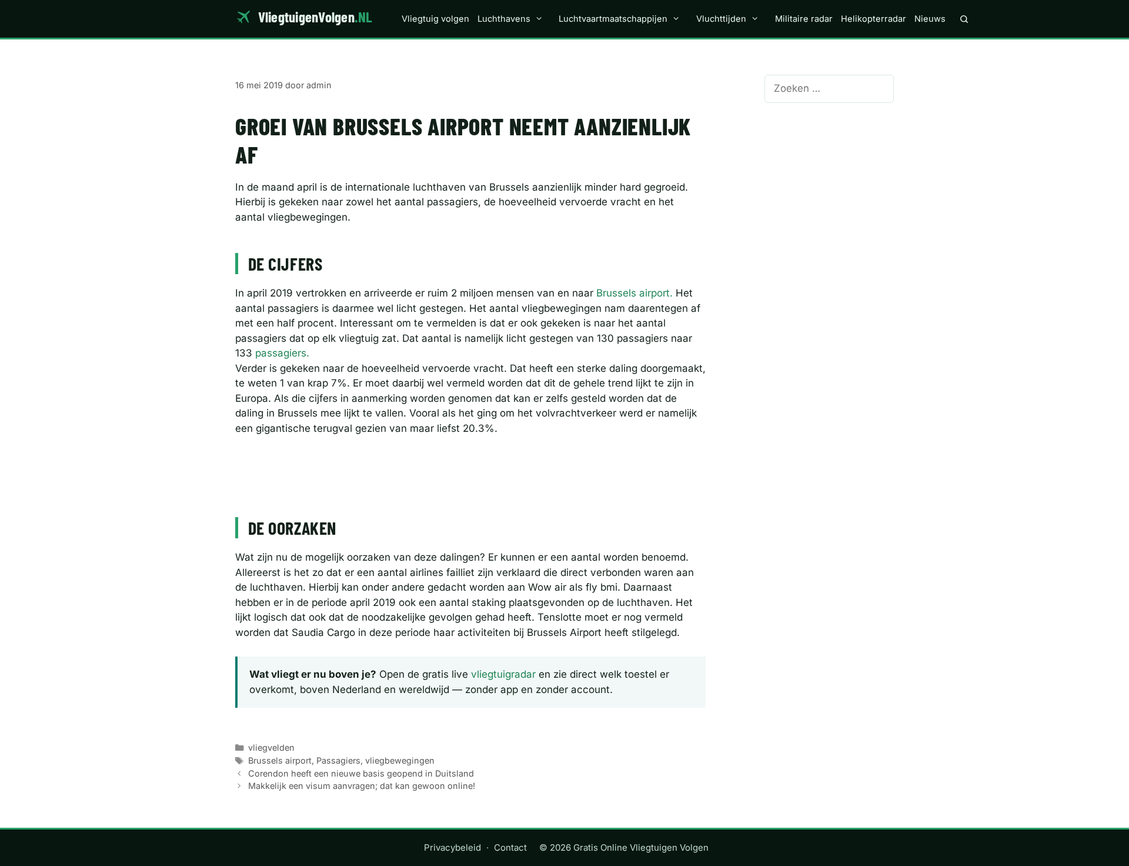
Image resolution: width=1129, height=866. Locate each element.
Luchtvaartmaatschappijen (613, 19)
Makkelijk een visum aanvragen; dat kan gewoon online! (361, 786)
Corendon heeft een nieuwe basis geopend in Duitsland (361, 773)
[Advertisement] (470, 462)
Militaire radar (804, 19)
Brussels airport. (634, 293)
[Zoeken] (964, 19)
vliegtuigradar (503, 674)
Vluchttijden (721, 19)
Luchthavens (503, 19)
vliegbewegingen (400, 760)
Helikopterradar (873, 19)
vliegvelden (271, 747)
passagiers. (282, 353)
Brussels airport (280, 760)
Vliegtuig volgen (435, 19)
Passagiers (338, 760)
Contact (510, 847)
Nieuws (930, 19)
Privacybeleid (452, 847)
